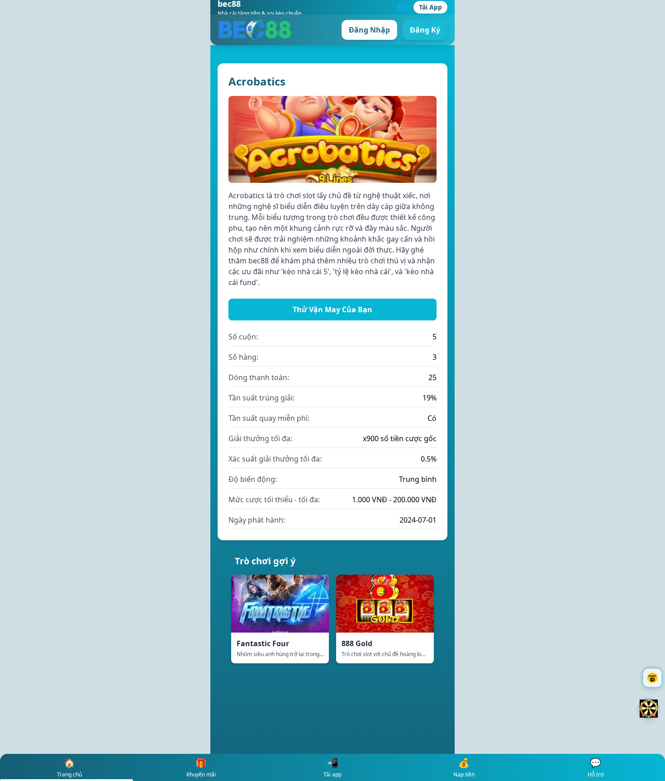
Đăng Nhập (369, 30)
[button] (649, 709)
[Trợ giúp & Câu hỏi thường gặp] (652, 678)
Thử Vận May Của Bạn (332, 309)
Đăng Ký (425, 30)
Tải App (430, 7)
